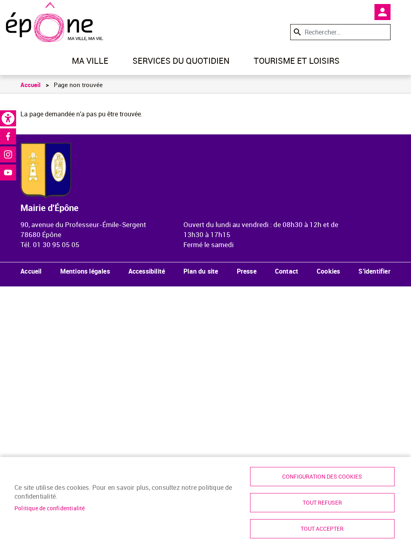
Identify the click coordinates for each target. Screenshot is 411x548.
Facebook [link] (8, 136)
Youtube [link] (8, 172)
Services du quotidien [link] (181, 60)
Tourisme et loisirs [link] (297, 60)
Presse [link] (246, 271)
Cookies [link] (328, 271)
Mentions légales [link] (85, 271)
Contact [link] (286, 271)
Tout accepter (322, 528)
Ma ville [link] (90, 60)
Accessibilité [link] (146, 271)
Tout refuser (322, 502)
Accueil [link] (30, 85)
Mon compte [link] (382, 12)
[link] (8, 118)
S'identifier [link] (374, 271)
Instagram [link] (8, 154)
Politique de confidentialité (49, 508)
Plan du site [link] (200, 271)
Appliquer (297, 31)
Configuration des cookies (322, 476)
